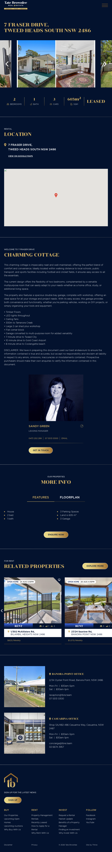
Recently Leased (39, 822)
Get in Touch (40, 450)
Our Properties (11, 815)
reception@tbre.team (60, 694)
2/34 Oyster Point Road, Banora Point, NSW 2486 (76, 680)
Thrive (94, 845)
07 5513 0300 (51, 438)
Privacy (34, 845)
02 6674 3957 (56, 746)
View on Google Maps (20, 156)
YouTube (90, 822)
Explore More (95, 566)
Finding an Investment (69, 829)
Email (64, 438)
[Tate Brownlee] (15, 5)
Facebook (90, 815)
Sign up (12, 800)
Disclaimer (8, 845)
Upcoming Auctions (13, 826)
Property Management (42, 815)
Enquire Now (56, 534)
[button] (7, 64)
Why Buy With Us (12, 829)
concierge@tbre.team (60, 743)
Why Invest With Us (68, 833)
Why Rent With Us (40, 833)
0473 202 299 (35, 438)
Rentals (34, 819)
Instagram (91, 819)
